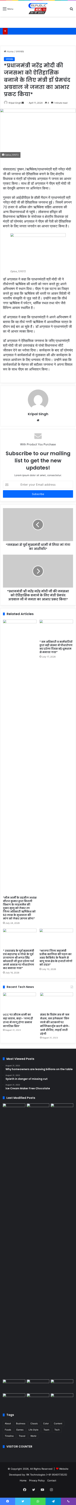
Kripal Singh (15, 102)
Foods (8, 1429)
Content (58, 1423)
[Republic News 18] (38, 8)
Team (46, 1429)
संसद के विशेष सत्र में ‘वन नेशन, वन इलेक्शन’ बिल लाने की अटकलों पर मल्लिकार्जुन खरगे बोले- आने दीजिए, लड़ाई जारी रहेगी (55, 1024)
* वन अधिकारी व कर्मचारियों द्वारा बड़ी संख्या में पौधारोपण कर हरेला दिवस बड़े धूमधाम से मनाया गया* (55, 647)
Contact (51, 1480)
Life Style (33, 1429)
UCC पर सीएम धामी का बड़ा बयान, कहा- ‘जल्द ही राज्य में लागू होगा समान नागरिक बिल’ (18, 1020)
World (33, 1436)
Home (10, 51)
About (8, 1423)
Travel (22, 1436)
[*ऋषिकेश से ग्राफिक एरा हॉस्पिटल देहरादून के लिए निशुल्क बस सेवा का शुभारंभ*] (38, 1385)
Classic (34, 1423)
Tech (57, 1429)
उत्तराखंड (20, 51)
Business (20, 1423)
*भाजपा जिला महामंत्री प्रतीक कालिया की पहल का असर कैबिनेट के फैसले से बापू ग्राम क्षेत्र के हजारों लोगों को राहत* (55, 957)
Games (19, 1429)
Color (46, 1423)
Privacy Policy (37, 1480)
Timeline (9, 1436)
